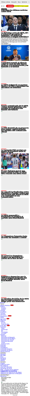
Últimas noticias (5, 2)
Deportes (3, 31)
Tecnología (4, 332)
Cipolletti (3, 359)
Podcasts (3, 346)
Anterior (2, 302)
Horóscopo (4, 329)
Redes (2, 317)
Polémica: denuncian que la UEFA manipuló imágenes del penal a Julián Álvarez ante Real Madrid (14, 279)
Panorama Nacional (7, 341)
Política (2, 307)
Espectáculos (5, 324)
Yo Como (3, 333)
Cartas (3, 342)
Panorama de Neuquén (8, 337)
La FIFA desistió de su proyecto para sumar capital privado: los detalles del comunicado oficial (15, 130)
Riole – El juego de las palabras (9, 369)
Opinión (2, 335)
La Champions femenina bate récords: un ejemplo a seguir (14, 237)
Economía (3, 312)
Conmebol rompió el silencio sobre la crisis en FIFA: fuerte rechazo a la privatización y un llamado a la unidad (14, 65)
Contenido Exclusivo (6, 349)
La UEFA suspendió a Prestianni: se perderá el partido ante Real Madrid (12, 216)
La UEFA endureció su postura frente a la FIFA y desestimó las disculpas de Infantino (15, 86)
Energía (2, 310)
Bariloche (24, 2)
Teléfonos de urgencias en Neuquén (11, 373)
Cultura (2, 321)
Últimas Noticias (6, 305)
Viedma (2, 360)
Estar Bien (4, 325)
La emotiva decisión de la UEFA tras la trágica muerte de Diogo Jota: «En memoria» (15, 300)
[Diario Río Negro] (3, 6)
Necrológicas (4, 366)
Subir (3, 380)
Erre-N (3, 323)
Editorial (3, 336)
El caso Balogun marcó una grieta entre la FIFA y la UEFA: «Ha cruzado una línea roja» (14, 172)
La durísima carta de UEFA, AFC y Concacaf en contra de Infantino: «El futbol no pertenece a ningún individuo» (15, 35)
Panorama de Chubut (7, 340)
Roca (19, 2)
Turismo (2, 313)
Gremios (3, 308)
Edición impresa (5, 351)
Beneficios (3, 376)
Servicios (3, 314)
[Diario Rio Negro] (1, 382)
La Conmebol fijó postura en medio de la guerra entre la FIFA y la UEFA (13, 151)
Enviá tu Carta (5, 344)
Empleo (2, 363)
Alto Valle (3, 355)
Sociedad (3, 327)
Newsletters (5, 316)
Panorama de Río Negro (8, 338)
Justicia (3, 309)
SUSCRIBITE (21, 6)
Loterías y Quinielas (6, 367)
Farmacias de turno (6, 368)
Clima (2, 328)
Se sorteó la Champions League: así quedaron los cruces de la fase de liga (12, 257)
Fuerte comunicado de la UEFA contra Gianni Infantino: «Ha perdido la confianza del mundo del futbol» (14, 108)
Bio (2, 331)
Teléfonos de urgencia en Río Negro (11, 372)
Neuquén (14, 2)
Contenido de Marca (6, 350)
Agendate (4, 319)
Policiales (3, 345)
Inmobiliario (4, 347)
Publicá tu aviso (5, 364)
